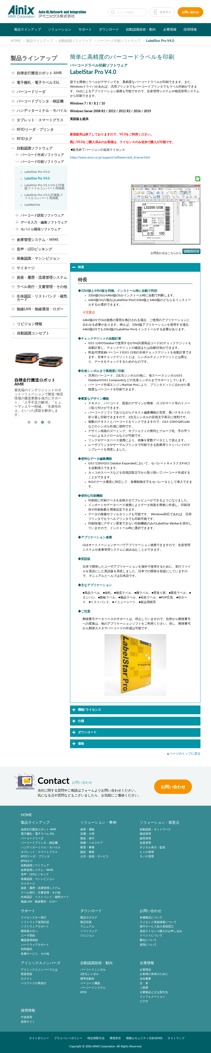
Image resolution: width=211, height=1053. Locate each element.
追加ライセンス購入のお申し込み (161, 931)
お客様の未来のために (154, 974)
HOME (26, 815)
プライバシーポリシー (68, 1038)
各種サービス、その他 (35, 953)
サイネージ (26, 268)
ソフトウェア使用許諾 (35, 922)
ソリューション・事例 (98, 822)
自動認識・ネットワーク (155, 829)
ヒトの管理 (147, 852)
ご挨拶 (144, 987)
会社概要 (145, 978)
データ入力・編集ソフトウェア (44, 222)
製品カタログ (88, 917)
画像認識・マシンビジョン (38, 258)
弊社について (148, 940)
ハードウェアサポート (35, 944)
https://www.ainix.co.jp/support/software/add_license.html (110, 157)
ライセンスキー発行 (33, 917)
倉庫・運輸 (87, 829)
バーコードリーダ (31, 92)
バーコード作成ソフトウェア (42, 154)
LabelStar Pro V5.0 (37, 171)
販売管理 (145, 838)
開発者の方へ (29, 931)
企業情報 (170, 29)
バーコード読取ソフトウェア (42, 215)
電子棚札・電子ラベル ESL (38, 82)
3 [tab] (42, 422)
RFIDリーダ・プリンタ (35, 129)
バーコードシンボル (93, 969)
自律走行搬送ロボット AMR (39, 73)
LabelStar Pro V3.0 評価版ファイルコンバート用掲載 (43, 196)
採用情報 (190, 29)
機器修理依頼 (29, 940)
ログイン (165, 12)
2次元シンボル (89, 974)
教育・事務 (87, 847)
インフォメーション (152, 996)
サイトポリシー (39, 1038)
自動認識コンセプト (33, 333)
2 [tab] (35, 422)
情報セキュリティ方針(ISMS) (144, 1038)
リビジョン (87, 935)
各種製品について (151, 917)
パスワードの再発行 (33, 983)
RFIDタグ (24, 139)
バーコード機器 (90, 983)
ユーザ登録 (28, 935)
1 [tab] (29, 422)
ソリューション (59, 29)
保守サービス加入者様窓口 (157, 926)
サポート (85, 29)
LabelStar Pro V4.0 (37, 178)
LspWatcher (32, 204)
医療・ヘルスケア (91, 843)
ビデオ (144, 1001)
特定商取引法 (95, 1038)
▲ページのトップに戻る (183, 753)
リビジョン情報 (29, 324)
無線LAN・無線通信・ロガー (40, 309)
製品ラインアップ (27, 29)
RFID (83, 992)
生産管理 (145, 843)
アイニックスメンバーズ (40, 963)
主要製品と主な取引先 (154, 992)
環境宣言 (115, 1038)
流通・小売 (87, 833)
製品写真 (86, 922)
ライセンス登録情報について (158, 922)
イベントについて (151, 935)
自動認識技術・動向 (141, 29)
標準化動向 (87, 978)
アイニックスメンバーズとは (39, 969)
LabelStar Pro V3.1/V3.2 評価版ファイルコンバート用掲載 (44, 187)
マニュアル (87, 926)
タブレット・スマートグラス (40, 120)
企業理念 (145, 969)
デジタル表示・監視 (152, 847)
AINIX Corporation (103, 1046)
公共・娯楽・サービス (94, 856)
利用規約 (26, 949)
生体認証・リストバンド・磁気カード (42, 298)
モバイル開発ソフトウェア (41, 229)
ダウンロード (109, 29)
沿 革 (144, 983)
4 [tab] (49, 422)
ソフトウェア (88, 931)
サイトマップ (176, 1038)
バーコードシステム (93, 987)
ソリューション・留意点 (159, 822)
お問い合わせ (190, 12)
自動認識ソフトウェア (35, 148)
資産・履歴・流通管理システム (42, 277)
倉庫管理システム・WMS (37, 240)
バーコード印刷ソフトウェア (42, 161)
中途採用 (26, 1017)
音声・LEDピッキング (34, 249)
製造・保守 (87, 838)
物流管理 (145, 833)
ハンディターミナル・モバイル (42, 110)
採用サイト (28, 1021)
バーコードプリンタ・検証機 (40, 101)
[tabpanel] (39, 381)
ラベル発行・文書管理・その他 (42, 287)
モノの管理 (147, 856)
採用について (148, 944)
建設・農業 (87, 852)
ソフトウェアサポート (35, 926)
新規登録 (26, 974)
